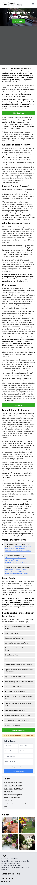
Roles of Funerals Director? (13, 785)
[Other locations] (28, 4)
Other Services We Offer (12, 798)
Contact (4, 870)
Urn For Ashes (8, 792)
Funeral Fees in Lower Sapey (11, 863)
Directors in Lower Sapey (9, 859)
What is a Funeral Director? (13, 782)
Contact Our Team (18, 730)
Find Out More (18, 113)
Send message (18, 771)
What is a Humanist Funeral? (13, 788)
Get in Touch (8, 801)
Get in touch (18, 21)
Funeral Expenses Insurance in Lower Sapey (16, 861)
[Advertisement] (18, 46)
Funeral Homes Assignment (13, 795)
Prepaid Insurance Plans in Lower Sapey (15, 868)
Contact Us (18, 405)
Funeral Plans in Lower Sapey (11, 865)
